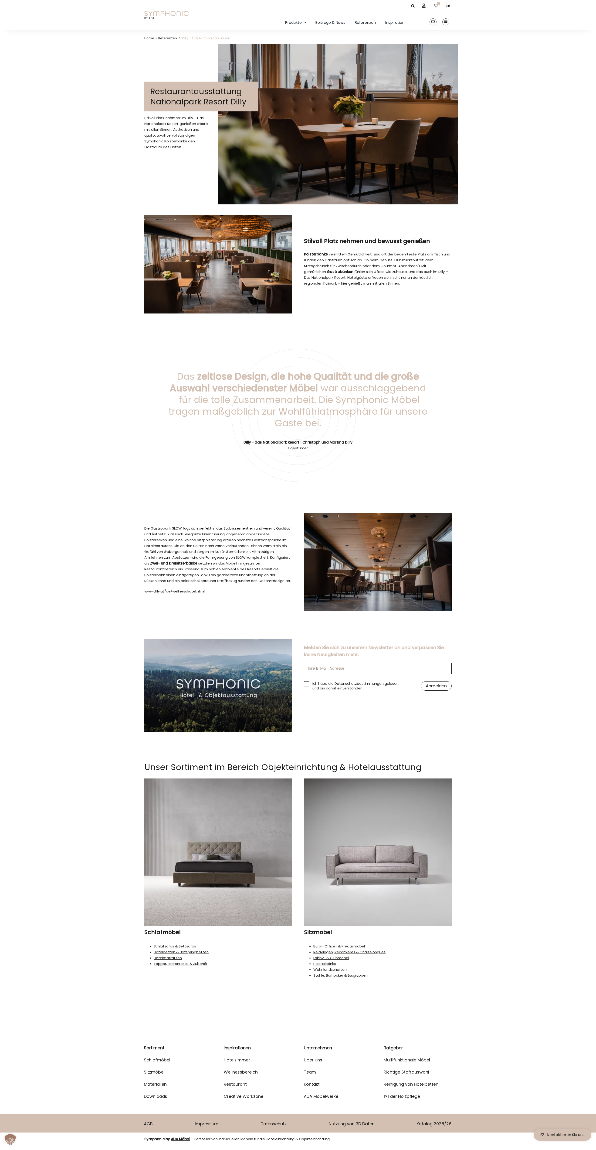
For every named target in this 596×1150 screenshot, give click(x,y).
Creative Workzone (243, 1096)
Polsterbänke (324, 963)
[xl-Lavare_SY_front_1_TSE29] (378, 780)
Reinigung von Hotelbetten (411, 1084)
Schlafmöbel (162, 932)
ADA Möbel (180, 1138)
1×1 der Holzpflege (402, 1096)
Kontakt (312, 1084)
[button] (10, 1139)
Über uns (313, 1060)
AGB (148, 1124)
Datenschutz (274, 1124)
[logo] (166, 12)
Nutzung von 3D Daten (352, 1124)
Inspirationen (237, 1048)
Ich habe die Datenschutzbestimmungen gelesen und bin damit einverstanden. (355, 686)
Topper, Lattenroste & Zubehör (180, 963)
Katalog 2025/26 (434, 1124)
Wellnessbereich (241, 1072)
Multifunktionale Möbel (407, 1060)
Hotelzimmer (237, 1060)
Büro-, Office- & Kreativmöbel (339, 946)
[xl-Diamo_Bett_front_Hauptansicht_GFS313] (218, 780)
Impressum (206, 1124)
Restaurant (235, 1084)
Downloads (155, 1096)
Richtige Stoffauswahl (406, 1072)
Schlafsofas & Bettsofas (175, 946)
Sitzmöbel (318, 932)
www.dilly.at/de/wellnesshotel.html (175, 591)
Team (310, 1072)
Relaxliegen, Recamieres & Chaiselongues (349, 952)
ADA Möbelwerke (321, 1096)
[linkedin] (448, 5)
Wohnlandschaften (330, 969)
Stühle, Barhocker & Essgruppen (340, 975)
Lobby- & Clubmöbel (331, 957)
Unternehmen (318, 1048)
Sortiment (154, 1048)
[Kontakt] (433, 21)
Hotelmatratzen (168, 957)
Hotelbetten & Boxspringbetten (181, 952)
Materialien (155, 1084)
